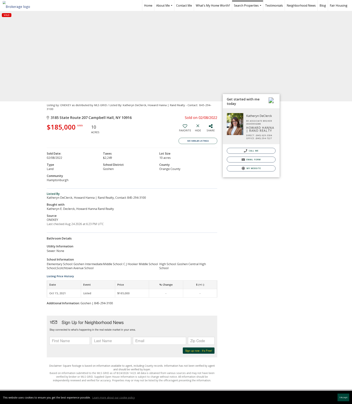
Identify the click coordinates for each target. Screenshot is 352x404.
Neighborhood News (301, 5)
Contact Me (184, 5)
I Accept (343, 397)
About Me (164, 7)
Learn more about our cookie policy (113, 397)
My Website (253, 168)
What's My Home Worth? (213, 5)
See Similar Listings (198, 140)
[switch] (185, 129)
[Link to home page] (18, 5)
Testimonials (274, 5)
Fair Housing (338, 5)
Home (148, 5)
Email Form (253, 159)
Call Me (253, 150)
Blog (323, 5)
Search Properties (248, 7)
